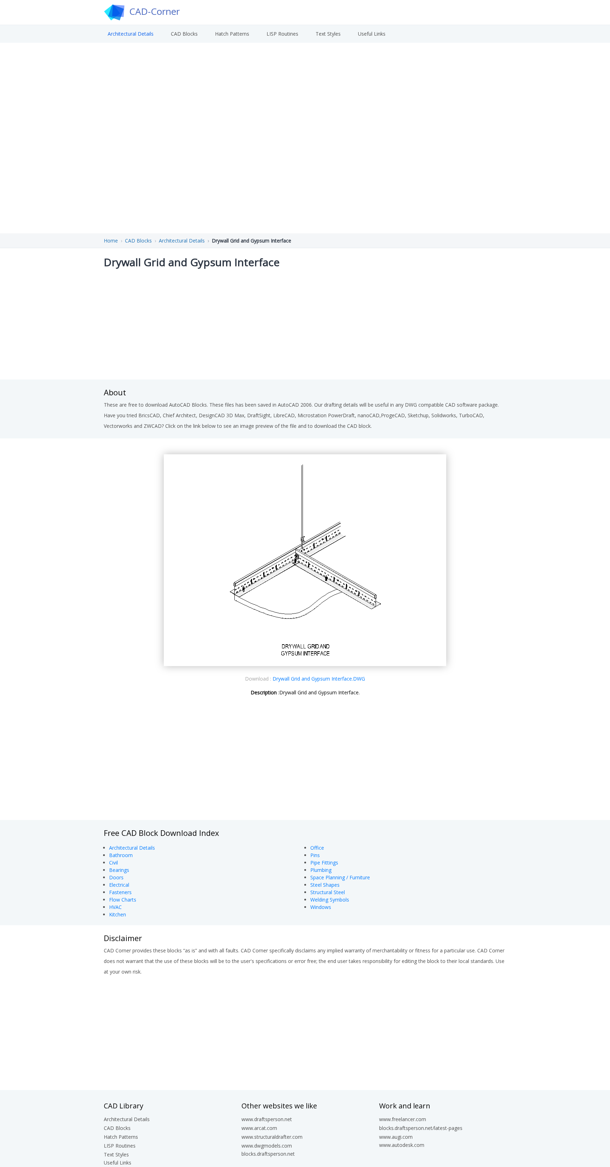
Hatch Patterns (232, 33)
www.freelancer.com (402, 1119)
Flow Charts (122, 899)
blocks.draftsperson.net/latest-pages (420, 1128)
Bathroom (121, 855)
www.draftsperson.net (266, 1119)
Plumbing (320, 870)
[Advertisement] (305, 323)
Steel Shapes (325, 884)
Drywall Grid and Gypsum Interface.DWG (319, 678)
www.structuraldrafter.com (272, 1136)
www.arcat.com (259, 1128)
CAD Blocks (184, 33)
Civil (113, 862)
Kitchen (117, 914)
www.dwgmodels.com (266, 1145)
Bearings (119, 870)
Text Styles (328, 33)
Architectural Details (131, 33)
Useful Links (371, 33)
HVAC (115, 907)
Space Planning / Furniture (340, 877)
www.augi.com (396, 1136)
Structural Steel (327, 892)
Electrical (119, 884)
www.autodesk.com (401, 1145)
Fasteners (120, 892)
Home (111, 240)
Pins (315, 855)
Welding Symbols (329, 899)
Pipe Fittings (324, 862)
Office (317, 847)
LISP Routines (282, 33)
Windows (320, 907)
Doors (116, 877)
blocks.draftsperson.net (268, 1153)
